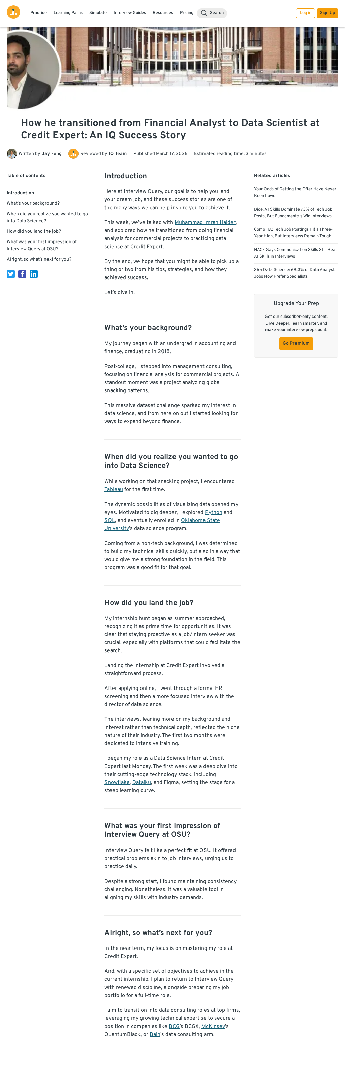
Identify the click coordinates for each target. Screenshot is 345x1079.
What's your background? (33, 204)
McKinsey (213, 1026)
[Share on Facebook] (22, 274)
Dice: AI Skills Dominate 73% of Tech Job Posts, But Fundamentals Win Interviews (293, 213)
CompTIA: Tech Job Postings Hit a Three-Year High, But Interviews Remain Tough (293, 233)
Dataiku (141, 782)
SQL (109, 520)
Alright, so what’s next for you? (39, 259)
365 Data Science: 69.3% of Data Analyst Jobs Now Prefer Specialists (294, 273)
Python (213, 512)
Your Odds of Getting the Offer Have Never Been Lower (295, 193)
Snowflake (117, 782)
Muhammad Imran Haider (205, 222)
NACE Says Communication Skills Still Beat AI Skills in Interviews (295, 253)
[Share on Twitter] (11, 274)
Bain (155, 1034)
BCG (174, 1026)
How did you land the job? (34, 231)
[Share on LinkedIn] (34, 274)
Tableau (113, 489)
